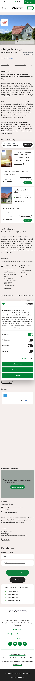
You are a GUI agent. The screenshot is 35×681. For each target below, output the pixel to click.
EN (17, 638)
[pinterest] (25, 644)
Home (11, 610)
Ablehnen (18, 375)
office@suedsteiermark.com (17, 634)
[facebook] (10, 644)
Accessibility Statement (23, 661)
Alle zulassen (17, 364)
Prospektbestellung (10, 658)
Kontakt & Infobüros (17, 654)
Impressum (17, 665)
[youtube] (15, 644)
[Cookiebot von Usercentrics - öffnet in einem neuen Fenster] (25, 304)
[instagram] (20, 644)
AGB (30, 658)
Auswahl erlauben (17, 370)
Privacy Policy (7, 661)
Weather (23, 658)
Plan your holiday (20, 610)
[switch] (30, 340)
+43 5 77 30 (17, 629)
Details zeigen (25, 358)
